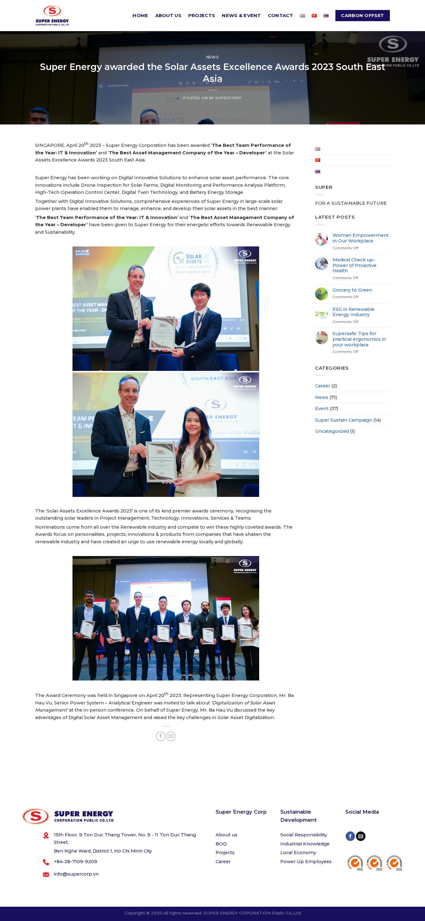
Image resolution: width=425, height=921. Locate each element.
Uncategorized (332, 431)
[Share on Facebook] (160, 736)
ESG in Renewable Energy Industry (354, 312)
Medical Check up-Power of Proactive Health (354, 265)
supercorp (228, 98)
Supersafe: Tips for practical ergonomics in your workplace (359, 339)
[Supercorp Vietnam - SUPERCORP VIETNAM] (52, 15)
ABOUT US (168, 15)
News (212, 57)
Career (322, 386)
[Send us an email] (360, 836)
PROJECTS (201, 15)
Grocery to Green (352, 290)
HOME (140, 15)
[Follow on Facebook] (350, 836)
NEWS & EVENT (241, 15)
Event (322, 408)
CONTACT (280, 15)
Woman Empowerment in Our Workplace (361, 238)
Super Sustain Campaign (343, 420)
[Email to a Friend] (170, 736)
